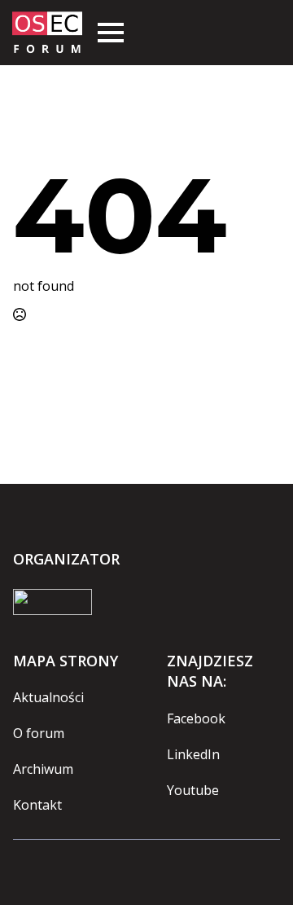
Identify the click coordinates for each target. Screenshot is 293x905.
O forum (38, 733)
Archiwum (43, 769)
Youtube (193, 790)
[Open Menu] (111, 33)
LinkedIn (193, 754)
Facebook (196, 718)
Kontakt (37, 805)
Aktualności (48, 697)
